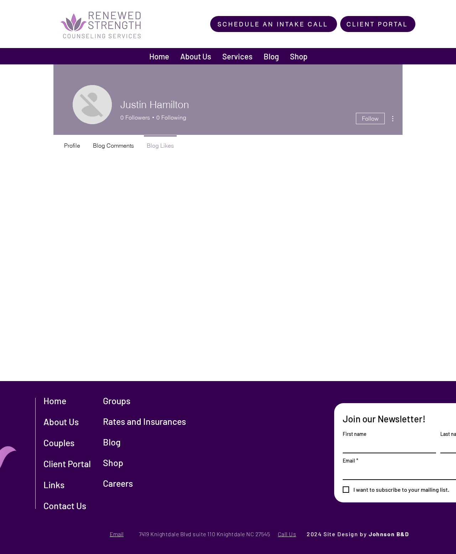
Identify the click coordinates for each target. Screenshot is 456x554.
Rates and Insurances (144, 421)
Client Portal (67, 463)
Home (54, 400)
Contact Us (64, 505)
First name (355, 434)
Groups (116, 400)
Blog (112, 442)
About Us (61, 421)
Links (53, 484)
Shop (113, 462)
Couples (58, 442)
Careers (118, 483)
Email (350, 461)
